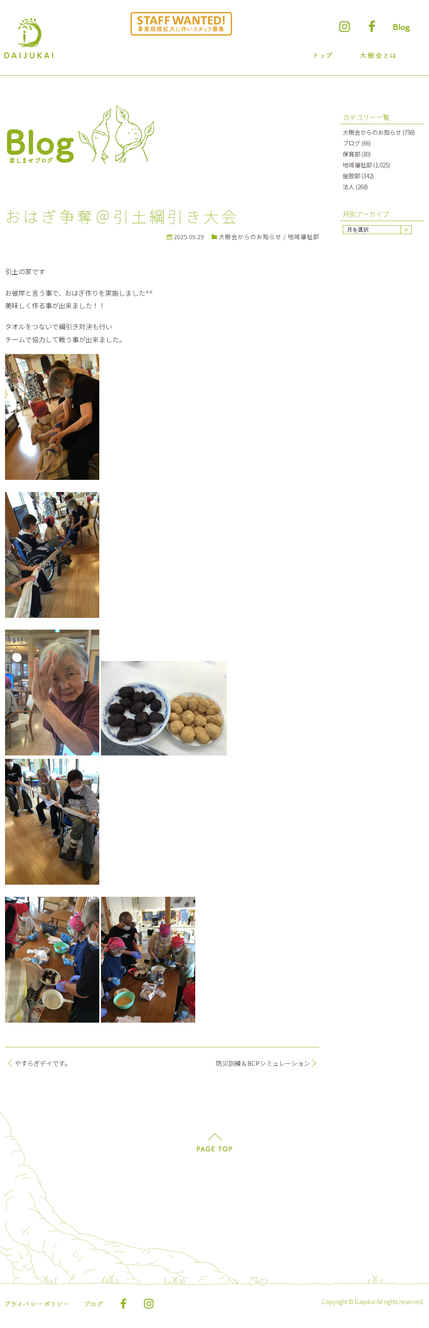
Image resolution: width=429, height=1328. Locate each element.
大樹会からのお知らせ (250, 236)
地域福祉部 (303, 236)
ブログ (351, 143)
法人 (348, 186)
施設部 (351, 176)
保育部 (351, 154)
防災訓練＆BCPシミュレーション (263, 1063)
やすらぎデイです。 (43, 1063)
